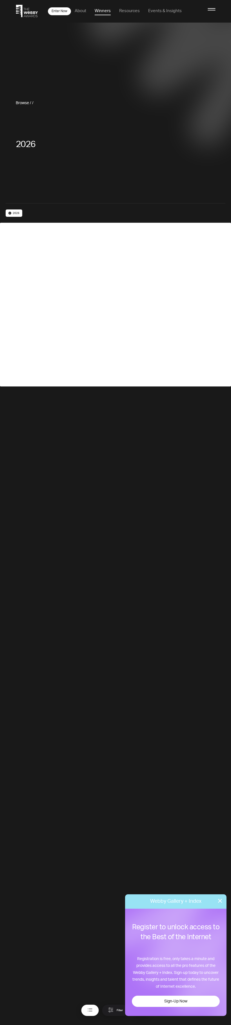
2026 (16, 213)
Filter (120, 1010)
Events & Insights (165, 11)
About (80, 11)
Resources (129, 11)
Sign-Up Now (175, 1001)
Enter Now (59, 11)
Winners (103, 11)
